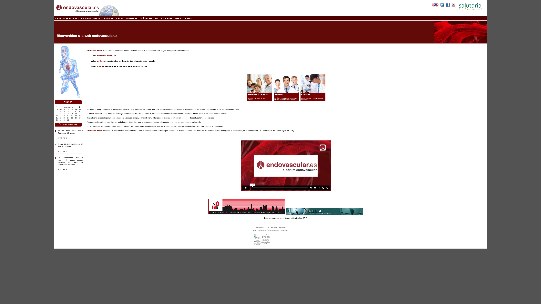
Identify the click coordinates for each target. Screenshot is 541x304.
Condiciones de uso (262, 227)
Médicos (278, 94)
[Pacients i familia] (259, 92)
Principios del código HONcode (266, 239)
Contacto (282, 227)
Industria (305, 94)
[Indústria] (313, 92)
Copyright (274, 227)
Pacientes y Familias (258, 94)
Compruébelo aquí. (265, 242)
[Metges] (286, 92)
